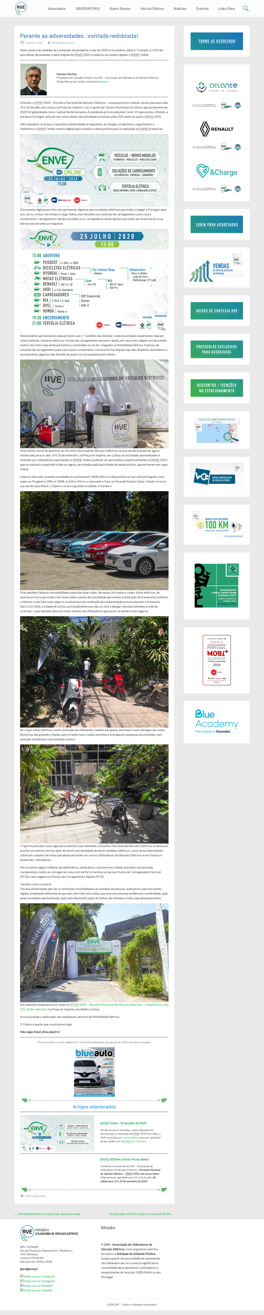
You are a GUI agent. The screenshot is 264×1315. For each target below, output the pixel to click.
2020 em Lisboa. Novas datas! (124, 1159)
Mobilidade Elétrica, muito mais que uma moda (47, 1214)
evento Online (129, 1137)
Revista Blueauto (35, 1195)
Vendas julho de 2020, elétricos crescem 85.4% (141, 1214)
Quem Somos (120, 9)
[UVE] (20, 8)
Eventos (202, 9)
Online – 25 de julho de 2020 (123, 1123)
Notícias (180, 9)
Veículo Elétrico (152, 9)
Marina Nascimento (62, 42)
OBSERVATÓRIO (88, 9)
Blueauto (103, 81)
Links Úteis (226, 9)
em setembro (135, 1141)
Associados (57, 9)
